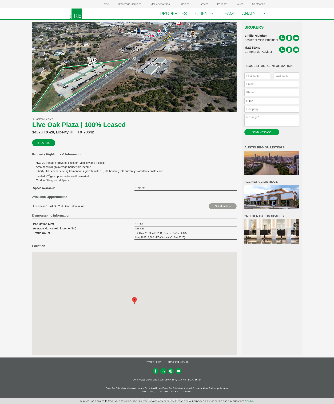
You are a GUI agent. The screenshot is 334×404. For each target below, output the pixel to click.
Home (105, 4)
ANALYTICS (253, 13)
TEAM (228, 13)
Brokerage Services (129, 4)
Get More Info (222, 206)
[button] (171, 4)
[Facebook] (155, 371)
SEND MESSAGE (261, 132)
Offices (185, 4)
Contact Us (258, 4)
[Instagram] (171, 371)
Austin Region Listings (264, 147)
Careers (203, 4)
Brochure (43, 142)
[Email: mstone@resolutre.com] (296, 50)
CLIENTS (204, 13)
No (252, 401)
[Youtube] (178, 371)
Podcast (222, 4)
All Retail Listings (261, 181)
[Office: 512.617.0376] (282, 50)
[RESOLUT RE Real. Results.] (75, 13)
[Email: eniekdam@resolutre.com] (296, 38)
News (239, 4)
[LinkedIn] (163, 371)
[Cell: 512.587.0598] (289, 38)
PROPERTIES (173, 13)
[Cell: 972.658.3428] (289, 50)
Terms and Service (177, 361)
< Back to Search (42, 119)
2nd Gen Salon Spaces (264, 216)
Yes (247, 401)
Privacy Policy (153, 361)
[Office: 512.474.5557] (282, 38)
